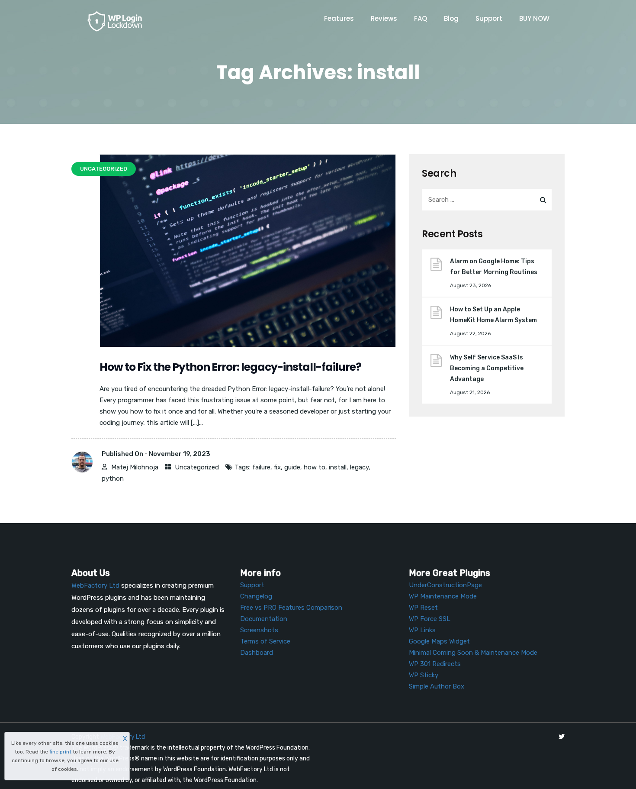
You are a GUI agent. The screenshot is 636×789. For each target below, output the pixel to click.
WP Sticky (423, 675)
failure (261, 467)
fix (277, 467)
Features (339, 18)
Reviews (384, 18)
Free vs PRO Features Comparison (291, 607)
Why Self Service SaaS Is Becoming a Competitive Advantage (487, 368)
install (338, 467)
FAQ (420, 18)
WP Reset (423, 607)
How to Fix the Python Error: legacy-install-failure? (230, 367)
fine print (60, 752)
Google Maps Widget (439, 641)
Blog (451, 18)
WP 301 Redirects (435, 664)
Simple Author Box (436, 686)
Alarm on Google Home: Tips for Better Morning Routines (493, 267)
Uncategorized (197, 467)
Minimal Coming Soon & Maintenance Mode (473, 652)
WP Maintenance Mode (443, 596)
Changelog (256, 596)
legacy (359, 467)
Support (488, 18)
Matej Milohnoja (134, 467)
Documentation (263, 619)
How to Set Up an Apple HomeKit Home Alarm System (493, 315)
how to (314, 467)
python (113, 478)
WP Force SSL (429, 619)
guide (292, 467)
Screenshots (259, 630)
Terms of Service (265, 641)
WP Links (422, 630)
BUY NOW (534, 18)
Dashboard (256, 652)
